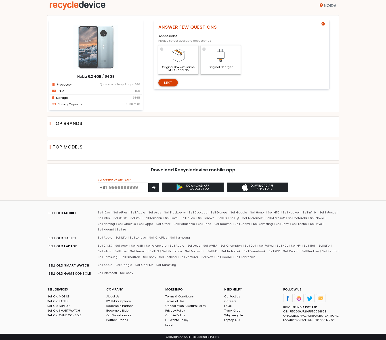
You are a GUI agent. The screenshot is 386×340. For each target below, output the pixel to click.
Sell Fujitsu (266, 245)
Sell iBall (309, 245)
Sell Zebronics (245, 257)
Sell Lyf (234, 218)
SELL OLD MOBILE (62, 213)
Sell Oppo (146, 224)
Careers (230, 301)
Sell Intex (104, 218)
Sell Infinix (309, 212)
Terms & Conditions (179, 296)
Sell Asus (154, 212)
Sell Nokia (317, 218)
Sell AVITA (210, 245)
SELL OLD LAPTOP (63, 246)
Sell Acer (121, 245)
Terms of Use (174, 301)
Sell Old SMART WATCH (63, 310)
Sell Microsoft (275, 218)
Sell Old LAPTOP (58, 306)
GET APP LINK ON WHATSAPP (114, 179)
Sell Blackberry (175, 212)
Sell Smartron (130, 257)
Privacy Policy (175, 310)
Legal (169, 325)
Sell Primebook (255, 251)
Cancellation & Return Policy (185, 306)
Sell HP (296, 245)
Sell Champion (231, 245)
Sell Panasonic (184, 224)
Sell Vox (207, 257)
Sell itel (135, 218)
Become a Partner (119, 306)
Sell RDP (274, 251)
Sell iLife (121, 237)
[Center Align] (153, 187)
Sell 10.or (104, 212)
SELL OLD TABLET (62, 238)
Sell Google (238, 212)
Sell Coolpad (198, 212)
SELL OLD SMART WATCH (68, 265)
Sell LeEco (188, 218)
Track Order (233, 310)
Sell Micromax (252, 218)
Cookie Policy (175, 315)
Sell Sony (282, 224)
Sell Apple (138, 212)
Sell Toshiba (168, 257)
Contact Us (232, 296)
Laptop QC (232, 320)
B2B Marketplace (118, 301)
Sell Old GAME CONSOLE (64, 315)
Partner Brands (117, 320)
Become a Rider (118, 310)
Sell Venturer (189, 257)
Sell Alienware (156, 245)
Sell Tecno (299, 224)
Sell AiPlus (120, 212)
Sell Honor (257, 212)
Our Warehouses (118, 315)
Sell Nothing (106, 224)
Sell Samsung (263, 224)
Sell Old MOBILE (58, 296)
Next (168, 82)
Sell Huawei (291, 212)
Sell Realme (223, 224)
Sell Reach (290, 251)
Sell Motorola (297, 218)
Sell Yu (121, 229)
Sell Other (163, 224)
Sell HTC (274, 212)
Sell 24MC (105, 245)
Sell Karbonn (153, 218)
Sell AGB (137, 245)
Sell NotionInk (231, 251)
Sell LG (222, 218)
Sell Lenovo (206, 218)
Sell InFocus (327, 212)
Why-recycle (233, 315)
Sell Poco (204, 224)
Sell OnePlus (127, 224)
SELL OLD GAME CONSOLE (69, 273)
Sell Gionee (219, 212)
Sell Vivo (316, 224)
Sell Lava (171, 218)
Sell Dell (250, 245)
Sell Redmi (242, 224)
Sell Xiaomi (106, 229)
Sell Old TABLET (58, 301)
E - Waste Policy (176, 320)
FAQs (228, 306)
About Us (112, 296)
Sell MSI (213, 251)
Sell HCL (282, 245)
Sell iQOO (120, 218)
